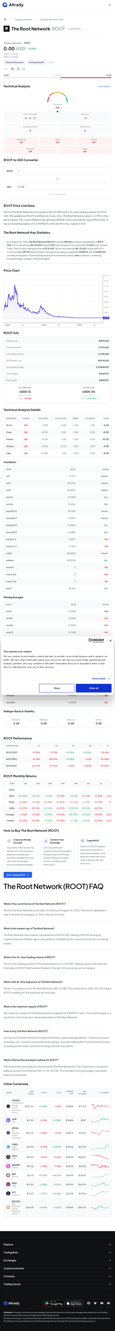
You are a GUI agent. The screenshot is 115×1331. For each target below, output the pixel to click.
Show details (99, 678)
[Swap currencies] (57, 179)
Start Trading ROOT (16, 874)
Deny (57, 688)
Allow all (93, 688)
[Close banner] (110, 641)
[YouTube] (102, 1303)
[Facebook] (89, 1303)
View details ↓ (104, 86)
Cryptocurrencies (23, 19)
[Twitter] (95, 1303)
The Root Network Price (51, 19)
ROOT (10, 171)
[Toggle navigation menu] (110, 5)
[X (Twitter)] (18, 68)
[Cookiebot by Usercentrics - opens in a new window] (91, 640)
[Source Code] (23, 68)
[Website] (12, 68)
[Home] (5, 19)
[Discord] (108, 1303)
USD (9, 186)
